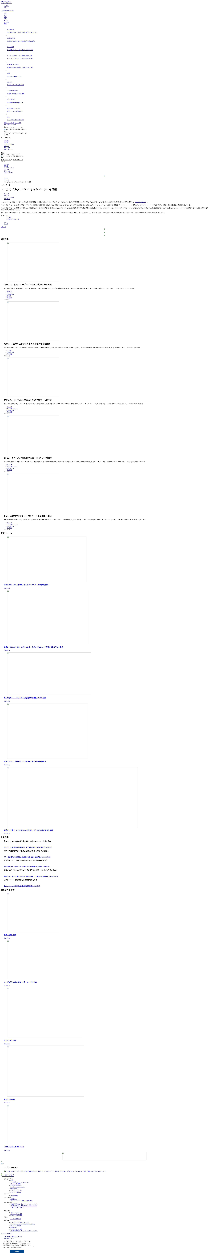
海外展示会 (13, 1188)
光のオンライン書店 (16, 1214)
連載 (5, 23)
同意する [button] (17, 1251)
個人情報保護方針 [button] (16, 1247)
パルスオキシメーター (13, 219)
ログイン (6, 6)
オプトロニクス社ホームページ (19, 1222)
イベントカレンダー (6, 3)
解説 (5, 17)
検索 (2, 152)
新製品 (9, 296)
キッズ (6, 20)
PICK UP (9, 291)
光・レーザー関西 (15, 1184)
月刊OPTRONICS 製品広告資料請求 (21, 1200)
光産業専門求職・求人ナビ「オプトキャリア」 (24, 1204)
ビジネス (6, 195)
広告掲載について (9, 1238)
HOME (6, 178)
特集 (5, 18)
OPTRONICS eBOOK (16, 1215)
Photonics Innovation (15, 1185)
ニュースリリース (140, 202)
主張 (5, 15)
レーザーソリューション (17, 1187)
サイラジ (6, 22)
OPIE (11, 1180)
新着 (5, 13)
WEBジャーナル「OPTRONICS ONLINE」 (22, 1224)
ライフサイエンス (9, 197)
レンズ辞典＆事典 (15, 1219)
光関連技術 (7, 199)
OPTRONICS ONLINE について (13, 1236)
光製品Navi (13, 1199)
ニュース (6, 180)
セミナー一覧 (14, 1195)
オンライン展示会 (15, 1192)
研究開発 (9, 297)
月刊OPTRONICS (15, 1212)
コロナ (9, 217)
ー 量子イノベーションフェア (19, 1182)
